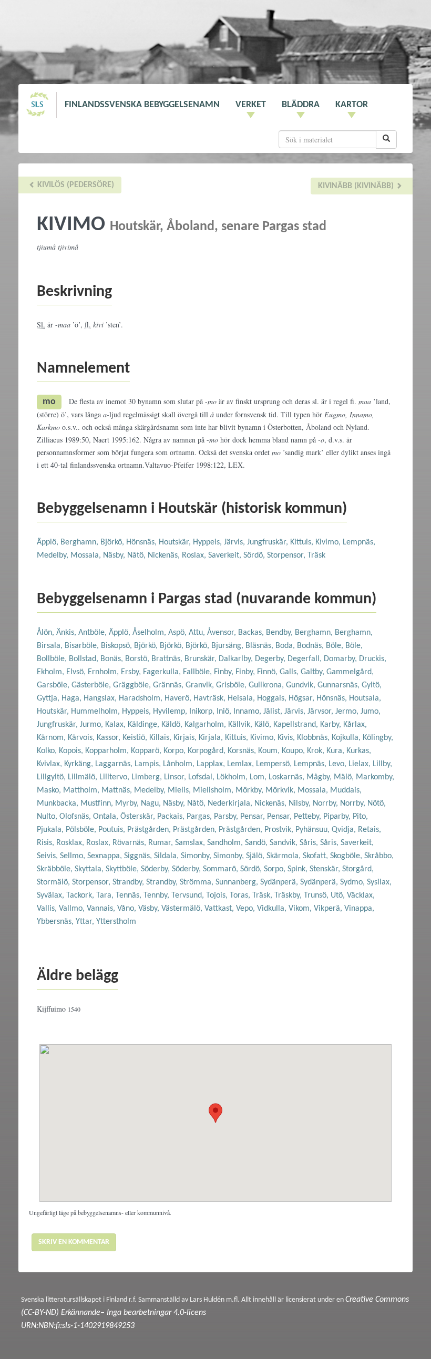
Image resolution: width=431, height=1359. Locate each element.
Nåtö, (137, 555)
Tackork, (81, 895)
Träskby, (289, 895)
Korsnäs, (243, 751)
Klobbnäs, (314, 738)
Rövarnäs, (130, 843)
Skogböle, (347, 856)
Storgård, (358, 869)
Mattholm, (82, 790)
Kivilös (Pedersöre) (74, 185)
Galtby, (313, 672)
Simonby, (197, 856)
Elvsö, (77, 672)
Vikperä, (329, 908)
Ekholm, (51, 672)
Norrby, (326, 803)
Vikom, (301, 908)
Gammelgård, (350, 672)
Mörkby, (250, 790)
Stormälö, (54, 882)
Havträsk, (210, 698)
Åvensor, (222, 633)
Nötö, (376, 803)
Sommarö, (221, 869)
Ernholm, (104, 672)
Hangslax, (101, 698)
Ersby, (132, 672)
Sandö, (257, 843)
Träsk (316, 555)
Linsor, (176, 777)
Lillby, (382, 764)
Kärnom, (52, 738)
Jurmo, (92, 724)
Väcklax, (361, 895)
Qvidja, (345, 830)
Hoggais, (273, 698)
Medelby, (53, 555)
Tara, (106, 895)
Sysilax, (379, 882)
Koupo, (294, 751)
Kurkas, (358, 751)
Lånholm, (180, 764)
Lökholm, (233, 777)
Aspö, (178, 633)
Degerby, (271, 659)
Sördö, (255, 555)
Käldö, (172, 724)
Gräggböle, (133, 685)
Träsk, (263, 895)
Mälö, (345, 777)
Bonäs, (112, 659)
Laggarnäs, (115, 764)
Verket (250, 105)
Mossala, (86, 555)
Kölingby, (378, 738)
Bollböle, (53, 659)
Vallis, (48, 908)
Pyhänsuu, (313, 830)
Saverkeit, (225, 555)
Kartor (351, 105)
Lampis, (149, 764)
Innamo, (248, 711)
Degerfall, (306, 659)
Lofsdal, (202, 777)
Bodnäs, (311, 646)
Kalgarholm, (206, 724)
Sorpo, (276, 869)
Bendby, (280, 633)
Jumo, (371, 711)
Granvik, (201, 685)
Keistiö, (135, 738)
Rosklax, (71, 843)
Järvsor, (321, 711)
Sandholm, (226, 843)
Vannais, (102, 908)
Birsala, (51, 646)
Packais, (172, 816)
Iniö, (225, 711)
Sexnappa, (105, 856)
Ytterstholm (116, 922)
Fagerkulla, (163, 672)
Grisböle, (232, 685)
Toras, (241, 895)
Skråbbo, (379, 856)
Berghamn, (80, 542)
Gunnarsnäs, (339, 685)
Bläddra (301, 105)
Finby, (224, 672)
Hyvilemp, (171, 711)
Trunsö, (317, 895)
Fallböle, (198, 672)
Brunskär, (201, 659)
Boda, (286, 646)
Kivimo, (329, 542)
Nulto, (48, 816)
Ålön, (46, 633)
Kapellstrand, (296, 724)
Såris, (310, 843)
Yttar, (86, 922)
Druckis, (372, 659)
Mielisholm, (214, 790)
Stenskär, (326, 869)
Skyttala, (90, 869)
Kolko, (48, 751)
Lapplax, (212, 764)
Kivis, (287, 738)
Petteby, (308, 816)
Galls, (290, 672)
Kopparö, (147, 751)
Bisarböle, (83, 646)
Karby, (331, 724)
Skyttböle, (123, 869)
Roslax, (195, 555)
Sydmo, (353, 882)
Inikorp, (203, 711)
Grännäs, (169, 685)
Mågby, (320, 777)
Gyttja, (49, 698)
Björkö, (113, 542)
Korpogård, (208, 751)
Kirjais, (186, 738)
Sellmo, (73, 856)
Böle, (335, 646)
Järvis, (235, 542)
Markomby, (375, 777)
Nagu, (152, 803)
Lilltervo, (115, 777)
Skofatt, (316, 856)
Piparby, (338, 816)
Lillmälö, (83, 777)
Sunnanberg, (238, 882)
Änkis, (67, 633)
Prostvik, (279, 830)
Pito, (360, 816)
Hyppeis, (208, 542)
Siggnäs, (139, 856)
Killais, (161, 738)
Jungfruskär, (268, 542)
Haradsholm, (142, 698)
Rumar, (161, 843)
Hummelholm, (96, 711)
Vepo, (246, 908)
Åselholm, (150, 633)
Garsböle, (54, 685)
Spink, (299, 869)
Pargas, (200, 816)
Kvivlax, (50, 764)
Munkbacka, (58, 803)
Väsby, (149, 908)
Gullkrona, (267, 685)
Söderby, (156, 869)
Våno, (127, 908)
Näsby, (115, 555)
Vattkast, (220, 908)
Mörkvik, (281, 790)
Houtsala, (365, 698)
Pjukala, (51, 830)
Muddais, (346, 790)
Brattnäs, (167, 659)
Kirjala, (212, 738)
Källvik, (241, 724)
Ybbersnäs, (56, 922)
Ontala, (106, 816)
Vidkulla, (273, 908)
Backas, (252, 633)
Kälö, (263, 724)
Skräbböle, (56, 869)
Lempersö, (275, 764)
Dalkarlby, (237, 659)
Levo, (338, 764)
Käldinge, (144, 724)
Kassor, (109, 738)
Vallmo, (73, 908)
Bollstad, (84, 659)
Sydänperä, (280, 882)
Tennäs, (129, 895)
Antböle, (93, 633)
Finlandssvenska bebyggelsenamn (142, 105)
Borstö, (138, 659)
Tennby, (157, 895)
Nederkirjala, (231, 803)
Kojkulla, (347, 738)
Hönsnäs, (142, 542)
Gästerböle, (92, 685)
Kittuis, (302, 542)
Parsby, (227, 816)
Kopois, (72, 751)
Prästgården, (150, 830)
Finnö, (268, 672)
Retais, (369, 830)
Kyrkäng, (79, 764)
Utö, (339, 895)
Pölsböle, (82, 830)
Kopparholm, (108, 751)
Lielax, (360, 764)
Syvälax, (51, 895)
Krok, (316, 751)
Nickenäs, (165, 555)
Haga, (72, 698)
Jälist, (273, 711)
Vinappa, (359, 908)
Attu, (198, 633)
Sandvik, (285, 843)
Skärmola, (284, 856)
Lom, (259, 777)
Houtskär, (176, 542)
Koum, (270, 751)
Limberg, (147, 777)
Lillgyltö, (52, 777)
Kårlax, (355, 724)
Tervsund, (188, 895)
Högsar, (302, 698)
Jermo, (348, 711)
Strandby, (129, 882)
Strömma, (198, 882)
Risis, (46, 843)
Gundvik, (301, 685)
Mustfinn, (97, 803)
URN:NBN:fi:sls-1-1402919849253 (78, 1326)
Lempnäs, (359, 542)
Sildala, (167, 856)
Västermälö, (182, 908)
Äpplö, (48, 542)
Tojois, (218, 895)
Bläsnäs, (260, 646)
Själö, (256, 856)
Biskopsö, (117, 646)
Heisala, (242, 698)
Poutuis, (112, 830)
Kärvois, (82, 738)
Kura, (336, 751)
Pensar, (253, 816)
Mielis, (180, 790)
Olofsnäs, (76, 816)
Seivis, (48, 856)
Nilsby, (301, 803)
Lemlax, (241, 764)
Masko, (50, 790)
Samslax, (191, 843)
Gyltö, (372, 685)
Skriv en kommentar (73, 1242)
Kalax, (116, 724)
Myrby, (128, 803)
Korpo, (175, 751)
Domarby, (341, 659)
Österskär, (138, 816)
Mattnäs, (117, 790)
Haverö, (179, 698)
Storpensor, (287, 555)
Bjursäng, (228, 646)
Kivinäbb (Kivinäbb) (357, 186)
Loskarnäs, (287, 777)
